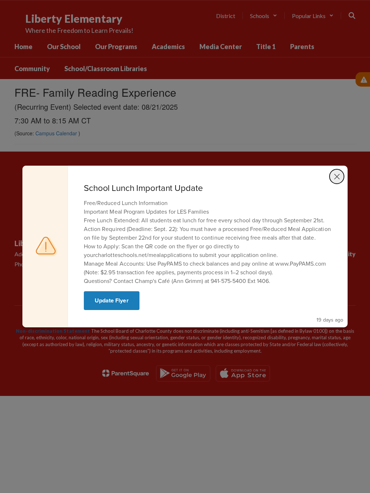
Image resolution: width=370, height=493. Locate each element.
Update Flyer (112, 300)
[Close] (337, 176)
